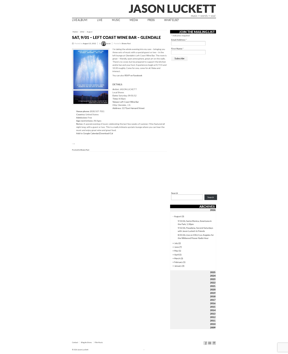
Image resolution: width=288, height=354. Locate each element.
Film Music (99, 342)
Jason (108, 43)
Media (134, 20)
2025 (212, 272)
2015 (212, 306)
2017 (212, 299)
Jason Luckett (172, 8)
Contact (75, 342)
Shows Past (126, 43)
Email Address (179, 39)
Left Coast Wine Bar (129, 102)
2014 (212, 310)
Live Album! (79, 20)
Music (116, 20)
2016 (212, 303)
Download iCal (106, 133)
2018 (212, 296)
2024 (212, 275)
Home (75, 32)
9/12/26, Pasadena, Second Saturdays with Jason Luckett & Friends (195, 229)
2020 (212, 289)
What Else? (171, 20)
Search (174, 193)
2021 (212, 286)
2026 (212, 209)
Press (151, 20)
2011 (212, 320)
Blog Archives (86, 342)
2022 (212, 282)
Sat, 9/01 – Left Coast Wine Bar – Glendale (116, 37)
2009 (212, 327)
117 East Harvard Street (133, 108)
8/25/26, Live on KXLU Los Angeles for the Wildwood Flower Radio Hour (196, 236)
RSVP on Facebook (133, 75)
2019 (212, 292)
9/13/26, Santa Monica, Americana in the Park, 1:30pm (195, 222)
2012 (82, 32)
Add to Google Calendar (87, 133)
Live (99, 20)
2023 (212, 279)
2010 (212, 323)
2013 (212, 313)
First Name (177, 48)
